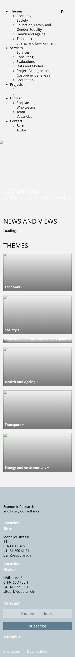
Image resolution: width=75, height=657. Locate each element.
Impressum (12, 651)
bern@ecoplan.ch (17, 555)
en (64, 12)
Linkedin (12, 636)
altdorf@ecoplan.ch (18, 591)
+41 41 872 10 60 (16, 587)
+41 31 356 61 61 (16, 550)
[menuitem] (16, 11)
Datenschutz (37, 651)
